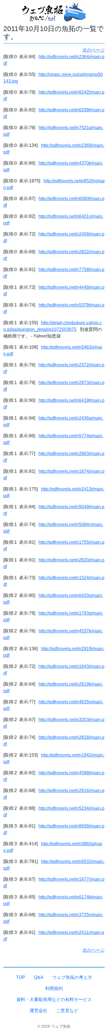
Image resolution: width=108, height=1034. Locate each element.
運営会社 (38, 1010)
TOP (20, 977)
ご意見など (67, 1010)
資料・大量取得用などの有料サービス (54, 999)
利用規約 (54, 988)
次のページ (94, 50)
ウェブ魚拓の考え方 (72, 977)
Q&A (38, 977)
